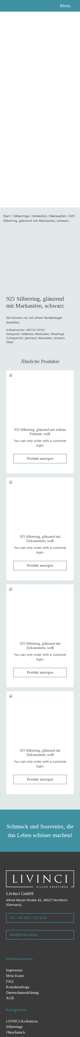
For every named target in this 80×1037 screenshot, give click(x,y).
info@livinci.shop (23, 935)
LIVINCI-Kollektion (22, 1021)
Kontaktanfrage (18, 987)
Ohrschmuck (15, 1032)
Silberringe (21, 216)
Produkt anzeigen (40, 458)
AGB (10, 998)
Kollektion (39, 216)
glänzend (31, 338)
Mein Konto (15, 976)
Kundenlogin (53, 318)
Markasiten (58, 216)
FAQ (9, 981)
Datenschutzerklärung (22, 993)
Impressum (14, 970)
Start (6, 216)
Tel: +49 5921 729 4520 (28, 918)
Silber (9, 342)
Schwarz (59, 338)
